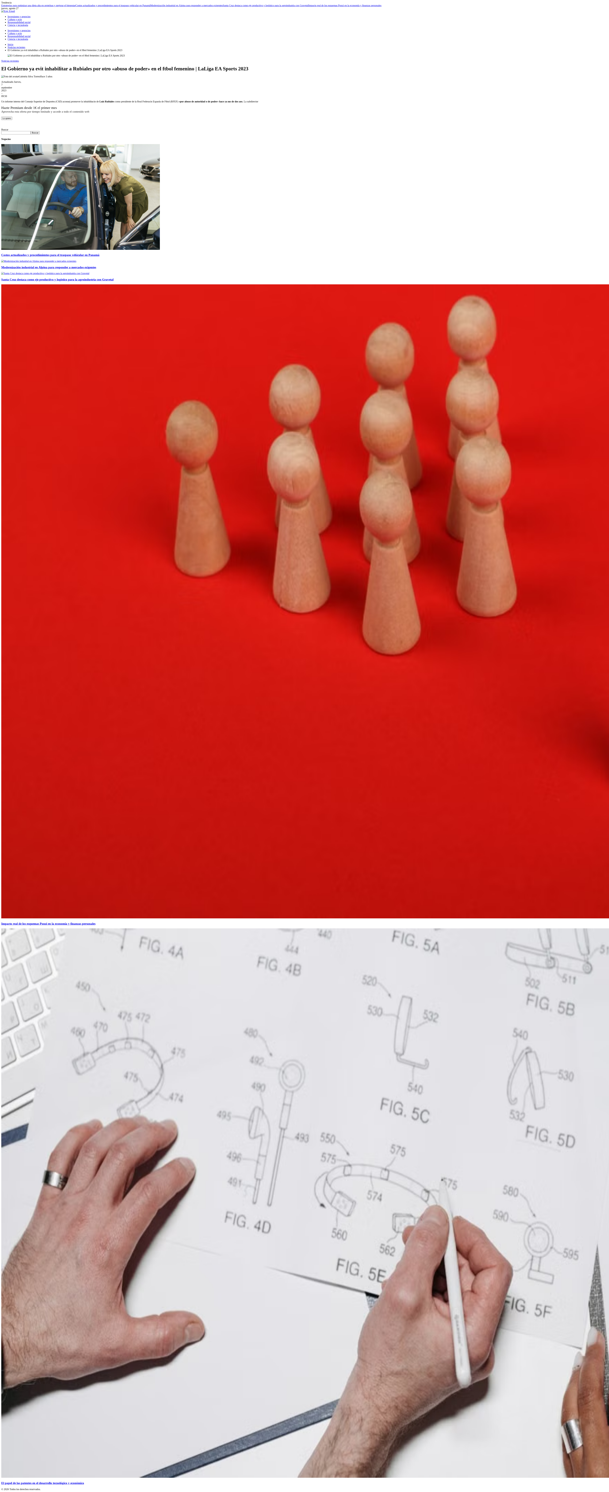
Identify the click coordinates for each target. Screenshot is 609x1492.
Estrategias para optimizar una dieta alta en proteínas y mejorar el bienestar (38, 5)
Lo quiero (7, 118)
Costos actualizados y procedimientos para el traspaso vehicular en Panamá (112, 5)
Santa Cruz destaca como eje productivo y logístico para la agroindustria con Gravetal (265, 5)
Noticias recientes (10, 61)
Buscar (4, 129)
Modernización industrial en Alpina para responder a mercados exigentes (186, 5)
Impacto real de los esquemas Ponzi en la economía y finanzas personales (344, 5)
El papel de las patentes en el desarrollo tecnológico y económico (42, 1483)
